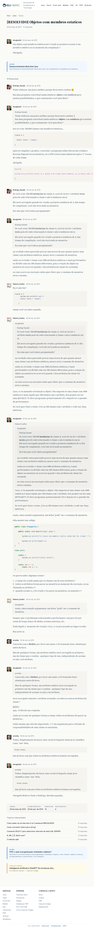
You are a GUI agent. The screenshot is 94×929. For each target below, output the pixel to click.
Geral (49, 5)
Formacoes (20, 898)
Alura (41, 895)
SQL (72, 5)
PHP (81, 5)
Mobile (65, 5)
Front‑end (57, 5)
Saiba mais (45, 926)
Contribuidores (56, 926)
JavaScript (7, 910)
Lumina (41, 898)
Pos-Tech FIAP (21, 907)
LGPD (64, 926)
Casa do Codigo (45, 904)
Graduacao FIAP (22, 904)
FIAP (40, 901)
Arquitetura (7, 919)
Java (43, 5)
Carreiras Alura (21, 895)
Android (88, 5)
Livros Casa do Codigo (24, 910)
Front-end (6, 901)
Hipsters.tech (43, 907)
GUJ (8, 16)
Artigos (18, 901)
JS (76, 5)
